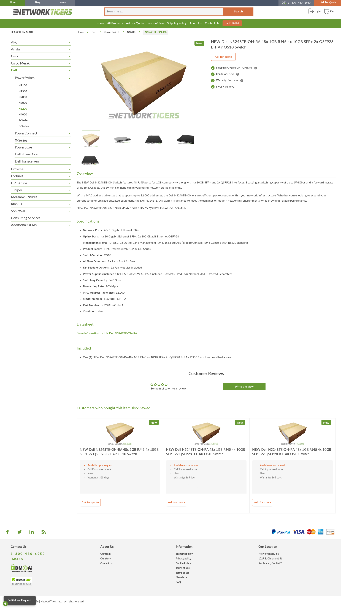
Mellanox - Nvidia (24, 197)
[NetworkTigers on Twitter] (19, 533)
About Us (196, 23)
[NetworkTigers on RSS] (44, 533)
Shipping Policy (176, 23)
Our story (105, 558)
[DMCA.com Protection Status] (21, 567)
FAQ (178, 582)
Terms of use (182, 573)
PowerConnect (26, 133)
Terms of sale (183, 568)
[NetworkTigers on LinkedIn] (31, 533)
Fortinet (17, 176)
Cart (332, 11)
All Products (115, 23)
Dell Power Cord (27, 154)
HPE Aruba (19, 183)
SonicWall (18, 211)
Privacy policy (183, 558)
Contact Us (212, 23)
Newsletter (182, 577)
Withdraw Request (20, 600)
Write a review (244, 386)
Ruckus (16, 204)
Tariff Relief (232, 23)
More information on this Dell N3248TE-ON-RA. (107, 333)
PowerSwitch (25, 78)
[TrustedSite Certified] (21, 581)
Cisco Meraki (21, 63)
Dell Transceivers (27, 161)
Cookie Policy (183, 563)
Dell (14, 70)
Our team (105, 554)
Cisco (15, 56)
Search (238, 11)
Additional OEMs (24, 225)
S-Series (23, 120)
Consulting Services (25, 218)
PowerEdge (23, 147)
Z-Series (23, 126)
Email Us (17, 559)
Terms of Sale (155, 23)
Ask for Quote (135, 23)
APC (14, 42)
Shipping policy (184, 554)
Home (100, 23)
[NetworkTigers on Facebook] (7, 533)
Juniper (16, 190)
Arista (15, 49)
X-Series (21, 140)
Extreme (17, 169)
